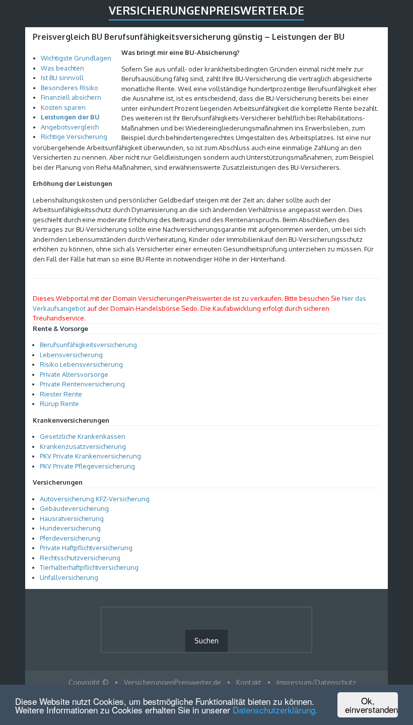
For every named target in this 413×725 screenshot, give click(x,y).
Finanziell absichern (71, 97)
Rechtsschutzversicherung (80, 558)
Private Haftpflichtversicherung (86, 548)
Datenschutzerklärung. (275, 709)
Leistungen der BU (70, 117)
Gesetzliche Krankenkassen (82, 436)
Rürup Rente (59, 404)
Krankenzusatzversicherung (83, 446)
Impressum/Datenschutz (316, 682)
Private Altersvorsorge (74, 374)
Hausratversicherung (72, 518)
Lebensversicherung (71, 355)
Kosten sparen (63, 107)
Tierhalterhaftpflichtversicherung (89, 567)
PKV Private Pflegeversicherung (87, 466)
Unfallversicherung (69, 577)
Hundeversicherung (70, 528)
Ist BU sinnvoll (62, 78)
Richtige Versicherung (74, 137)
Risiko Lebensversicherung (81, 364)
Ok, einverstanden (371, 704)
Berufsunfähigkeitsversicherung (88, 345)
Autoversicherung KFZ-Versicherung (95, 499)
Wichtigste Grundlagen (76, 58)
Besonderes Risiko (69, 88)
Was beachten (62, 68)
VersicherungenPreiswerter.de (206, 10)
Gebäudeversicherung (74, 508)
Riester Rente (61, 394)
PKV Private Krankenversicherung (90, 456)
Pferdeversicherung (70, 538)
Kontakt (248, 682)
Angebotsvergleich (70, 127)
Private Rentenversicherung (82, 384)
